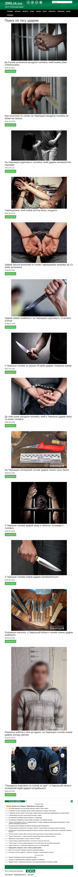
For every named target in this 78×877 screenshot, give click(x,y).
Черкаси (18, 11)
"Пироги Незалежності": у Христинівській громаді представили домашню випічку (32, 836)
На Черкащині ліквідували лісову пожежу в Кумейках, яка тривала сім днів (30, 820)
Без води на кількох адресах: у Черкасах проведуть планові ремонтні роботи (31, 852)
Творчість (52, 11)
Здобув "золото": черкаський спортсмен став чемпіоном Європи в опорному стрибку (33, 862)
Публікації (60, 11)
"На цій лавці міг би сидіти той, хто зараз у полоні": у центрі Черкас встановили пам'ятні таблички (37, 828)
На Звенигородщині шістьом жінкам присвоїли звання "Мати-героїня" (29, 808)
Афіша (68, 11)
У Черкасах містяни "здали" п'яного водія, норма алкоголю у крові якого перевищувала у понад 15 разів (39, 813)
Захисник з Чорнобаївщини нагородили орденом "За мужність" (27, 859)
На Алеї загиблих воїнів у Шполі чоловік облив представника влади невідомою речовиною (35, 834)
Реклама (10, 15)
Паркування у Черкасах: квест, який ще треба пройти (25, 847)
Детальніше (10, 71)
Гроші (32, 11)
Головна (10, 11)
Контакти (31, 874)
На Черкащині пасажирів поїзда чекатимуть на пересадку (25, 817)
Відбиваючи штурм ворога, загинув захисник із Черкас (24, 838)
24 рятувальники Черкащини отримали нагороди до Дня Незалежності (29, 826)
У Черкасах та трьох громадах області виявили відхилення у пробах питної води (32, 810)
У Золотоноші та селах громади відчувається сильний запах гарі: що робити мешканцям (34, 843)
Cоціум (38, 11)
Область (25, 11)
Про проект (9, 874)
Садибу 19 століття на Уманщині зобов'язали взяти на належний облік (29, 845)
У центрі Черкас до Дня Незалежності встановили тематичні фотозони (29, 841)
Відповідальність (20, 874)
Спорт (45, 11)
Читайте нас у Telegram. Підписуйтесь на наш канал (27, 806)
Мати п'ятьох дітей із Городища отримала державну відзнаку (26, 850)
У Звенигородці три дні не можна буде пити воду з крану (25, 815)
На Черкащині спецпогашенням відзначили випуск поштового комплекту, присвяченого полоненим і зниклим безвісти (40, 831)
